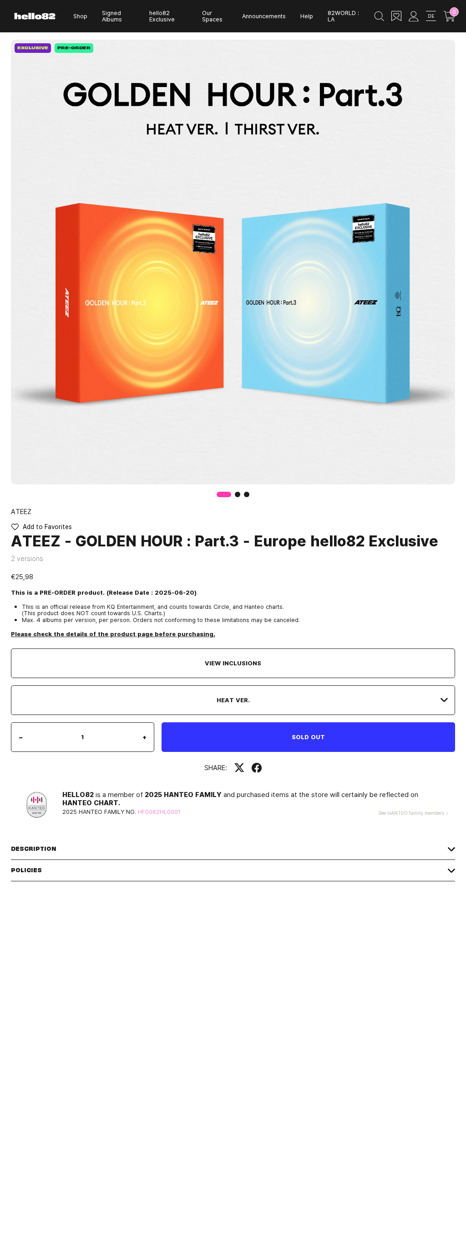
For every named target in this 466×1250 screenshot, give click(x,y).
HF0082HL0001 (159, 812)
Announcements (264, 16)
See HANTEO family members (411, 812)
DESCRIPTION (33, 848)
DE (431, 15)
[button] (237, 494)
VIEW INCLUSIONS (233, 663)
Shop (80, 16)
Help (306, 16)
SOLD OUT (308, 737)
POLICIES (26, 870)
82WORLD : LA (343, 16)
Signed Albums (112, 16)
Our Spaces (212, 16)
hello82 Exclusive (162, 16)
